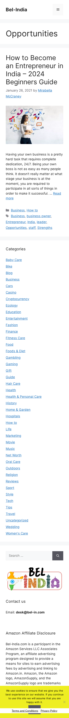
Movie (10, 442)
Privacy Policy (49, 710)
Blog (9, 273)
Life (9, 429)
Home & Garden (18, 410)
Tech (9, 501)
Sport (10, 488)
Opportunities (16, 228)
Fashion (12, 325)
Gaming (12, 364)
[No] (64, 702)
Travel (10, 514)
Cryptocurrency (17, 299)
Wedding (12, 527)
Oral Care (13, 462)
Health (11, 390)
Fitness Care (15, 338)
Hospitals (13, 416)
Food (9, 344)
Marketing (13, 436)
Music (10, 449)
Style (9, 494)
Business (18, 210)
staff (32, 228)
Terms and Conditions (25, 710)
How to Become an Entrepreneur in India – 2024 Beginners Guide (34, 70)
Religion (12, 475)
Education (13, 312)
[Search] (57, 555)
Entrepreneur (15, 222)
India (31, 222)
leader (41, 222)
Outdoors (13, 468)
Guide (10, 377)
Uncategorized (17, 520)
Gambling (13, 357)
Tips (9, 507)
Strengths (44, 228)
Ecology (12, 305)
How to (32, 210)
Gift (9, 371)
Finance (12, 331)
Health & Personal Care (24, 397)
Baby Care (14, 260)
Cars (9, 286)
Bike (9, 266)
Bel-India (16, 9)
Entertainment (17, 318)
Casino (11, 292)
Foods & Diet (15, 351)
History (11, 403)
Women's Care (17, 533)
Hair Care (13, 384)
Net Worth (13, 455)
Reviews (12, 481)
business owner (39, 216)
